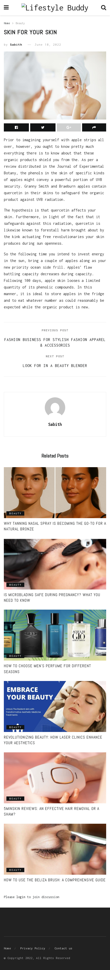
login (20, 897)
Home (7, 23)
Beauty (20, 23)
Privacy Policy (32, 948)
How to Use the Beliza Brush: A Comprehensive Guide (55, 880)
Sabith (16, 44)
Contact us (63, 948)
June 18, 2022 (48, 44)
